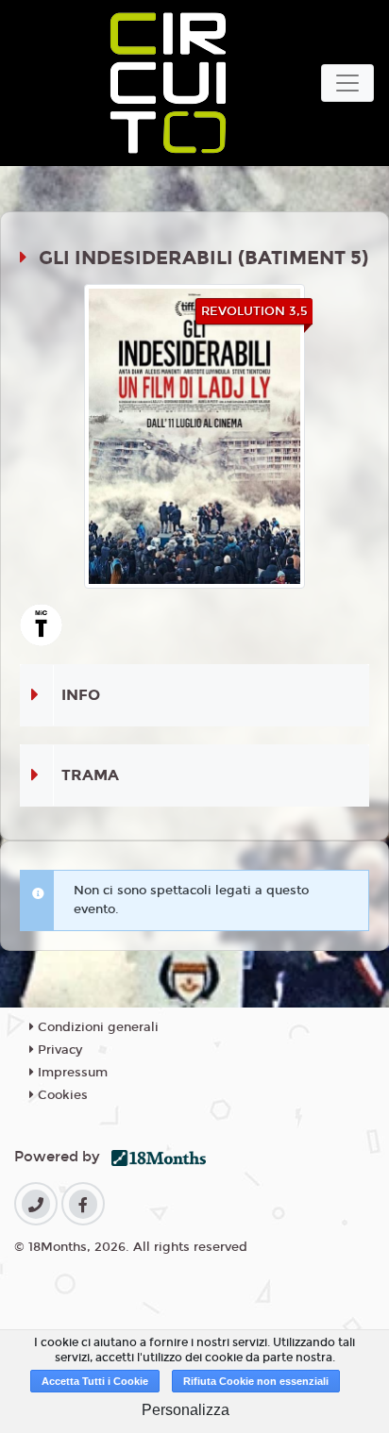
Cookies (61, 1095)
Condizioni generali (96, 1027)
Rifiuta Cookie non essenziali (256, 1381)
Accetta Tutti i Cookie (95, 1381)
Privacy (58, 1050)
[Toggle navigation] (347, 83)
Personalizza (185, 1410)
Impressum (71, 1072)
